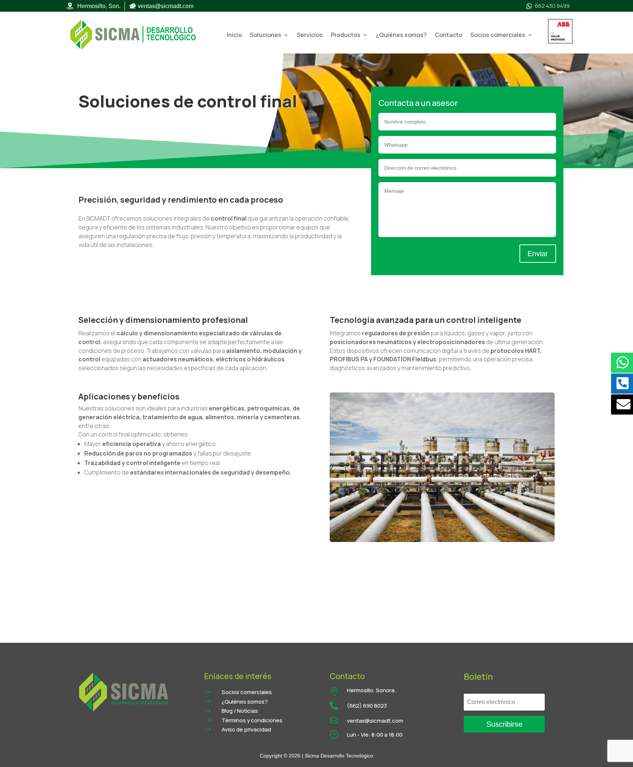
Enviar (538, 254)
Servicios (310, 35)
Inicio (234, 35)
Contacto (448, 35)
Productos (345, 35)
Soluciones (265, 35)
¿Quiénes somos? (401, 35)
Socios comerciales (497, 35)
